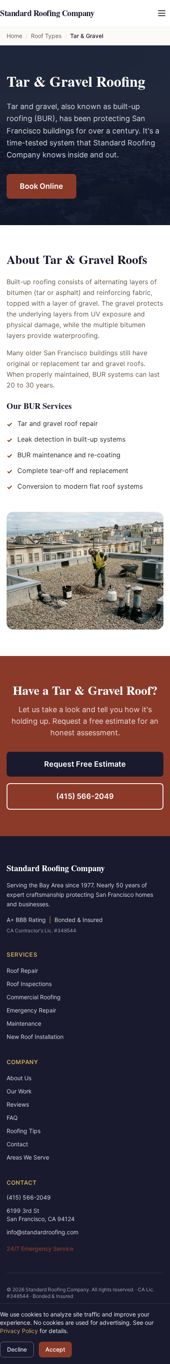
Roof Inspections (29, 983)
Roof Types (46, 35)
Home (14, 35)
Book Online (41, 186)
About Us (19, 1077)
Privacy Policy (19, 1330)
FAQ (12, 1117)
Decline (17, 1349)
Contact (17, 1144)
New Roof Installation (35, 1036)
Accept (55, 1349)
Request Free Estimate (85, 764)
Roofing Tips (23, 1130)
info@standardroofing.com (42, 1232)
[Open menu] (161, 13)
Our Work (19, 1091)
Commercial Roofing (34, 996)
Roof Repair (22, 970)
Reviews (18, 1104)
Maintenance (24, 1023)
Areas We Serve (28, 1157)
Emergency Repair (31, 1010)
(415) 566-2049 (85, 796)
